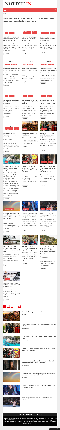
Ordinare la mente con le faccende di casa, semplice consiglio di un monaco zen (47, 101)
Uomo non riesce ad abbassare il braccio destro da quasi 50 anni (47, 38)
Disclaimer (29, 414)
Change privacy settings (54, 428)
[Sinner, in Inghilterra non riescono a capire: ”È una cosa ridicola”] (48, 206)
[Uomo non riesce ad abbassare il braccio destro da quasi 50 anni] (48, 30)
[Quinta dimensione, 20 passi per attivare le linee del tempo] (48, 62)
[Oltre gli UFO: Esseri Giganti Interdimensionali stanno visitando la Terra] (30, 30)
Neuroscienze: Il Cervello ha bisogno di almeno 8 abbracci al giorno (30, 101)
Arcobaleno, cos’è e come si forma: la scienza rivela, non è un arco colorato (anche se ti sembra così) (11, 216)
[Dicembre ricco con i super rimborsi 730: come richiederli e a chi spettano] (11, 276)
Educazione (44, 64)
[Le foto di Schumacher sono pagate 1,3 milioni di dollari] (30, 62)
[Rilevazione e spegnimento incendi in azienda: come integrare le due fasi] (48, 126)
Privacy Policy (38, 414)
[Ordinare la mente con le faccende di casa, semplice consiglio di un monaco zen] (48, 93)
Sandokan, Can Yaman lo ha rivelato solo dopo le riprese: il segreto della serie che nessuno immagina (48, 169)
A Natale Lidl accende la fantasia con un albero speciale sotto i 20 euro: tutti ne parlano (29, 169)
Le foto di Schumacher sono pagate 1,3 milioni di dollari (29, 69)
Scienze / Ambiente (25, 32)
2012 (19, 306)
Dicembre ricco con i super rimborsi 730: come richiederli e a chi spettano (11, 284)
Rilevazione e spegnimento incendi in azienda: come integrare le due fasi (47, 135)
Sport (6, 33)
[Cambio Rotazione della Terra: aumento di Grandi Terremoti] (11, 126)
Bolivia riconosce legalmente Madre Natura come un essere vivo (11, 101)
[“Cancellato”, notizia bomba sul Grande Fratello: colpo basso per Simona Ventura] (30, 206)
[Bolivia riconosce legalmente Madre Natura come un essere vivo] (11, 93)
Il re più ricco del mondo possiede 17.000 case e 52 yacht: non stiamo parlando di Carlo (11, 249)
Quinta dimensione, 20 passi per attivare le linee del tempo (48, 69)
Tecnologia (7, 64)
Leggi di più (6, 53)
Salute (24, 96)
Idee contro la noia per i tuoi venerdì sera (33, 312)
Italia (6, 162)
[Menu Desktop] (4, 10)
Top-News (12, 33)
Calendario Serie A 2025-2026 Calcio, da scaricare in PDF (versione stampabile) (11, 38)
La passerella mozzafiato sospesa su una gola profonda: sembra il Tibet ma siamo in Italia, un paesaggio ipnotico (48, 250)
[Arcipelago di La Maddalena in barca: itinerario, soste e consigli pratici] (11, 159)
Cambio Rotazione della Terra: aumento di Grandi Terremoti (10, 135)
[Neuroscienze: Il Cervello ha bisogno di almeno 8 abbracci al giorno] (30, 93)
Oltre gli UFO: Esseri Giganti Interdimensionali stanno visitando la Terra (29, 38)
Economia (25, 242)
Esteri (6, 96)
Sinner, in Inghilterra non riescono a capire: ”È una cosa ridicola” (48, 215)
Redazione (21, 414)
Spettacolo (44, 162)
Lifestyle (43, 96)
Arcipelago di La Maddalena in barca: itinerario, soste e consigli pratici (11, 168)
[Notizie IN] (18, 3)
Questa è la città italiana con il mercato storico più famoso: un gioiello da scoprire (30, 248)
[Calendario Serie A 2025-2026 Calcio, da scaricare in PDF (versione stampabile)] (11, 30)
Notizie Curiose (45, 33)
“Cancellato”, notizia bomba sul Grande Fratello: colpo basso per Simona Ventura (29, 215)
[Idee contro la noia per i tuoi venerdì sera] (30, 126)
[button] (56, 10)
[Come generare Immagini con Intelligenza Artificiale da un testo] (11, 62)
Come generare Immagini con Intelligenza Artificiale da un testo (11, 70)
